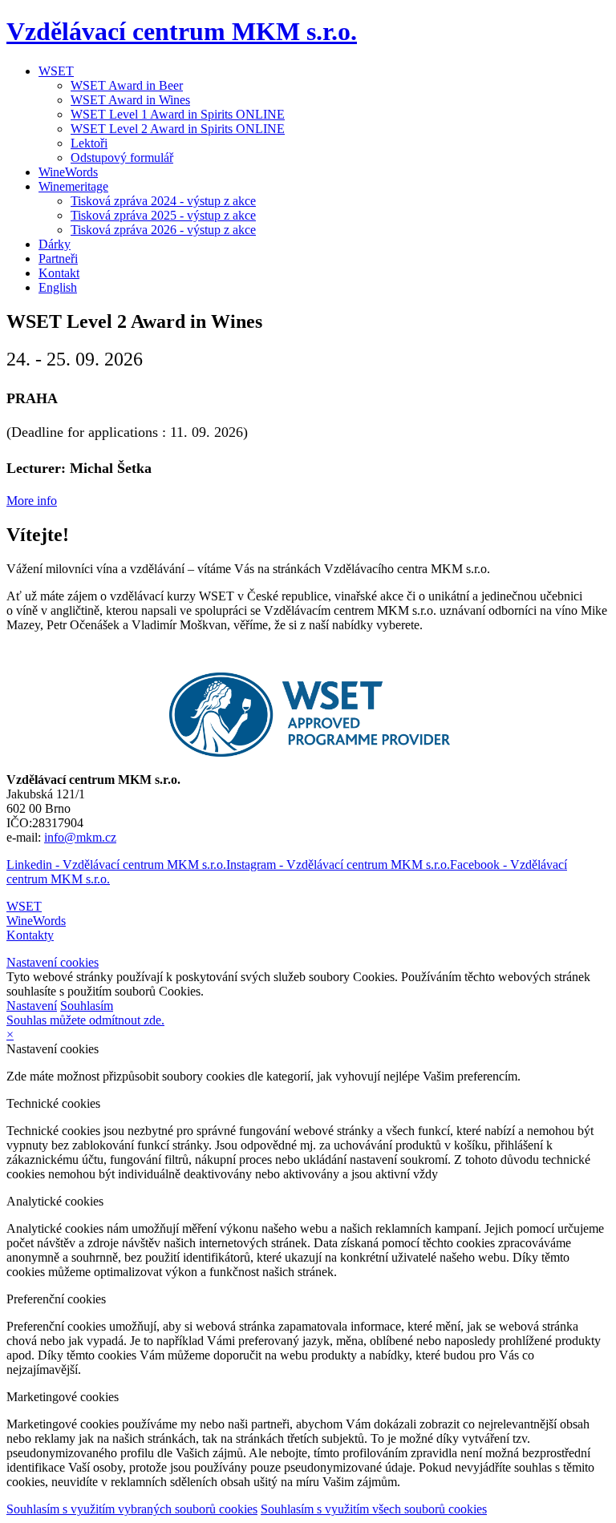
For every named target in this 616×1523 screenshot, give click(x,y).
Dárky (54, 244)
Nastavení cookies (52, 962)
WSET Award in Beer (127, 85)
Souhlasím (86, 1005)
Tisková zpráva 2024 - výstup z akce (163, 201)
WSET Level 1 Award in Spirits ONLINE (178, 114)
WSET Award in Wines (130, 100)
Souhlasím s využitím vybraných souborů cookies (131, 1509)
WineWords (68, 172)
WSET (56, 71)
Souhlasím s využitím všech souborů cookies (374, 1509)
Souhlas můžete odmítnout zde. (85, 1020)
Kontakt (58, 273)
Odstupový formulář (122, 157)
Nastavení (31, 1005)
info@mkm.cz (80, 837)
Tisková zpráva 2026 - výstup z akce (163, 229)
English (57, 287)
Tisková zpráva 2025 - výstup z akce (163, 215)
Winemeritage (73, 186)
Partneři (58, 258)
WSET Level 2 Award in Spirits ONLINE (178, 128)
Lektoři (89, 143)
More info (31, 500)
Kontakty (30, 935)
